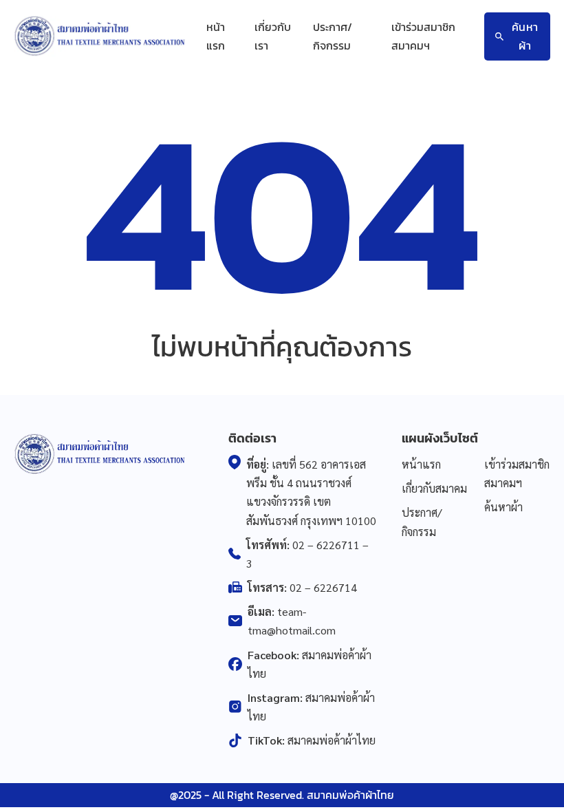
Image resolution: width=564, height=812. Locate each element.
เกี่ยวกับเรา (272, 36)
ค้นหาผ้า (525, 36)
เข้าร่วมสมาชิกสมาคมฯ (423, 36)
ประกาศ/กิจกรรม (332, 36)
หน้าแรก (215, 36)
